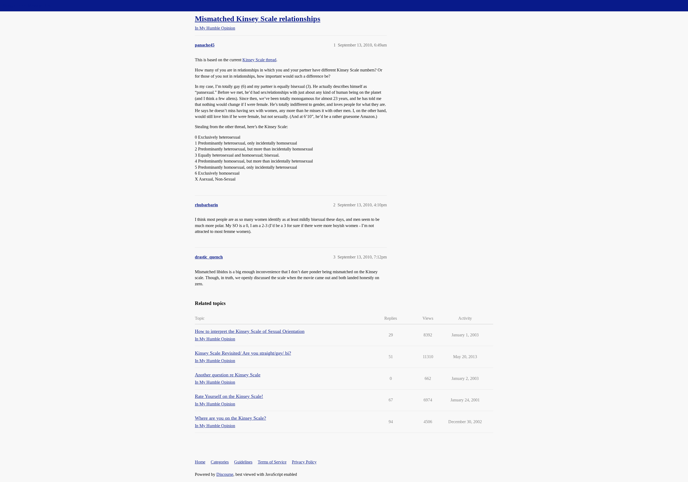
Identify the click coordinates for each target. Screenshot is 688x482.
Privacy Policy (304, 462)
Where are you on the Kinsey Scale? (230, 418)
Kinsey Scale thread (259, 59)
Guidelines (243, 462)
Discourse (224, 474)
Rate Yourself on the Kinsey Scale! (229, 396)
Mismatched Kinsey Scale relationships (257, 19)
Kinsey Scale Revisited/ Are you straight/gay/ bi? (243, 353)
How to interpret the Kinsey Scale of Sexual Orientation (249, 331)
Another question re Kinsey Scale (227, 374)
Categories (220, 462)
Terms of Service (272, 462)
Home (200, 462)
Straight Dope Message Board (28, 5)
